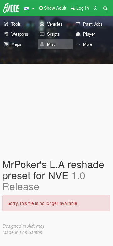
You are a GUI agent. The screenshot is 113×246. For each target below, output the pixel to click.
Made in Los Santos (22, 232)
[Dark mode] (95, 8)
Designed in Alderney (24, 226)
